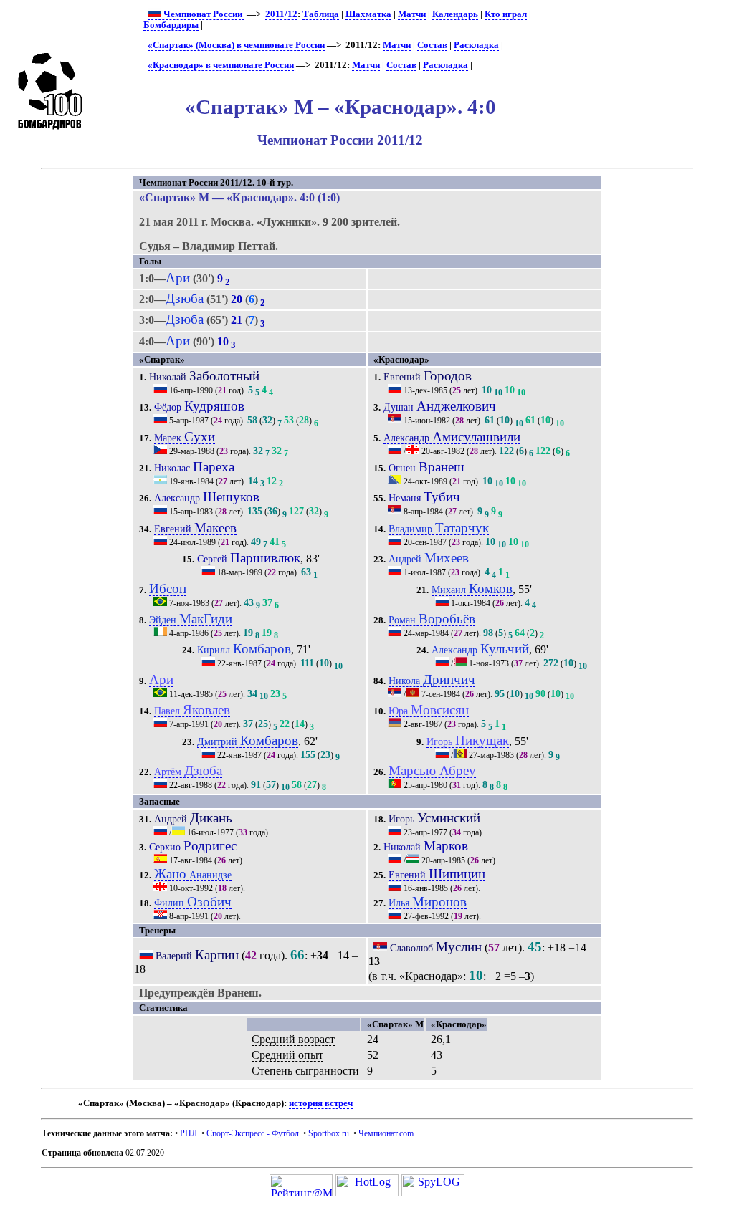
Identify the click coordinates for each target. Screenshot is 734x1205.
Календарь (455, 14)
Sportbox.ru (328, 1133)
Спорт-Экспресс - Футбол (252, 1133)
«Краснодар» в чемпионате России (221, 65)
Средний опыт (287, 1055)
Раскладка (476, 45)
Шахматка (368, 14)
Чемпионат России (202, 14)
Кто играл (506, 14)
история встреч (321, 1103)
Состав (432, 45)
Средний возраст (293, 1039)
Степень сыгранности (305, 1071)
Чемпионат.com (386, 1133)
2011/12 (281, 14)
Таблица (320, 14)
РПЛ (188, 1133)
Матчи (412, 14)
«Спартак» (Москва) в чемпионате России (236, 45)
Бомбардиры (171, 25)
